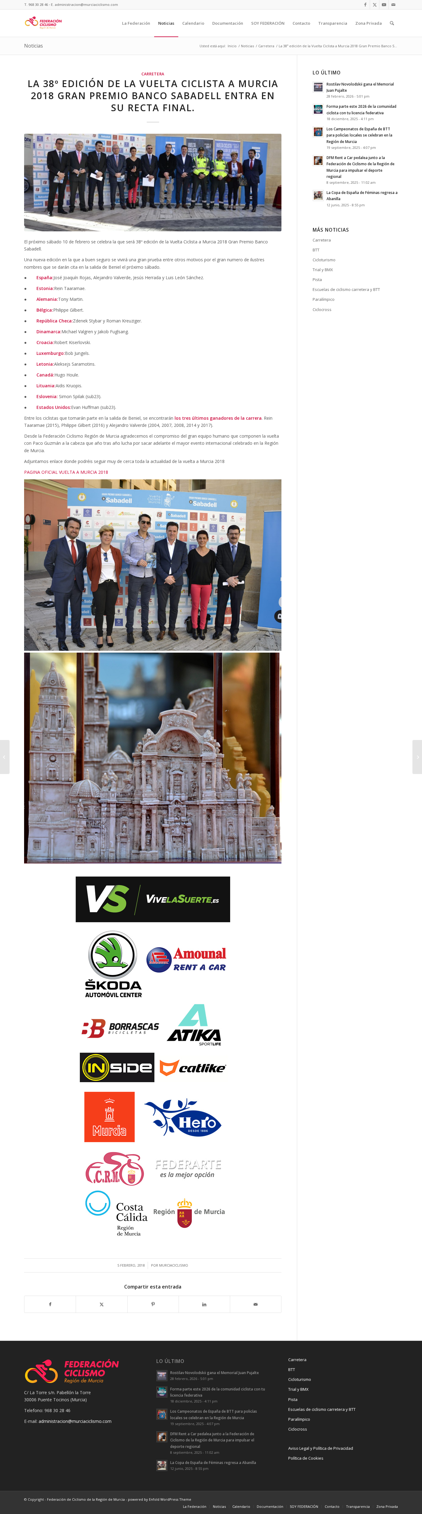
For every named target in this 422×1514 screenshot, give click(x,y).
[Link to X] (374, 4)
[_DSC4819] (152, 183)
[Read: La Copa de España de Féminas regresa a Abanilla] (318, 195)
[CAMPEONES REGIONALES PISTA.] (417, 757)
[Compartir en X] (101, 1304)
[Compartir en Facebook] (50, 1304)
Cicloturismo (324, 260)
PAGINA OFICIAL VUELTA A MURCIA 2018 (66, 472)
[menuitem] (136, 23)
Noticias (33, 45)
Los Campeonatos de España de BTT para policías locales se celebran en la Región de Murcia (359, 135)
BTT (316, 250)
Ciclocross (322, 309)
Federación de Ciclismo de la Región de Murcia (86, 1499)
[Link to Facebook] (365, 4)
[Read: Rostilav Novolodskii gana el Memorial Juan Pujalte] (318, 87)
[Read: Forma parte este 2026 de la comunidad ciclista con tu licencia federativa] (318, 109)
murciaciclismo (173, 1265)
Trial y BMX (323, 269)
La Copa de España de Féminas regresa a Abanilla (213, 1462)
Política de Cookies (305, 1458)
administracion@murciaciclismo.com (75, 1421)
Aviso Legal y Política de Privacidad (320, 1448)
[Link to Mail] (393, 4)
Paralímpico (324, 299)
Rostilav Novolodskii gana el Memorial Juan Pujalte (214, 1372)
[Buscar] (392, 23)
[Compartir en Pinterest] (153, 1304)
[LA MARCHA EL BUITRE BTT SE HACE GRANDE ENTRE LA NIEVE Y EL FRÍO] (5, 757)
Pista (317, 279)
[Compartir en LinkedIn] (204, 1304)
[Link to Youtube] (383, 4)
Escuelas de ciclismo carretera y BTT (346, 289)
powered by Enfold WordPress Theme (159, 1499)
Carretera (152, 74)
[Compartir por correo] (255, 1304)
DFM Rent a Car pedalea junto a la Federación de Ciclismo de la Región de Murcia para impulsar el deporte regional (212, 1440)
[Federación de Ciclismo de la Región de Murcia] (43, 23)
